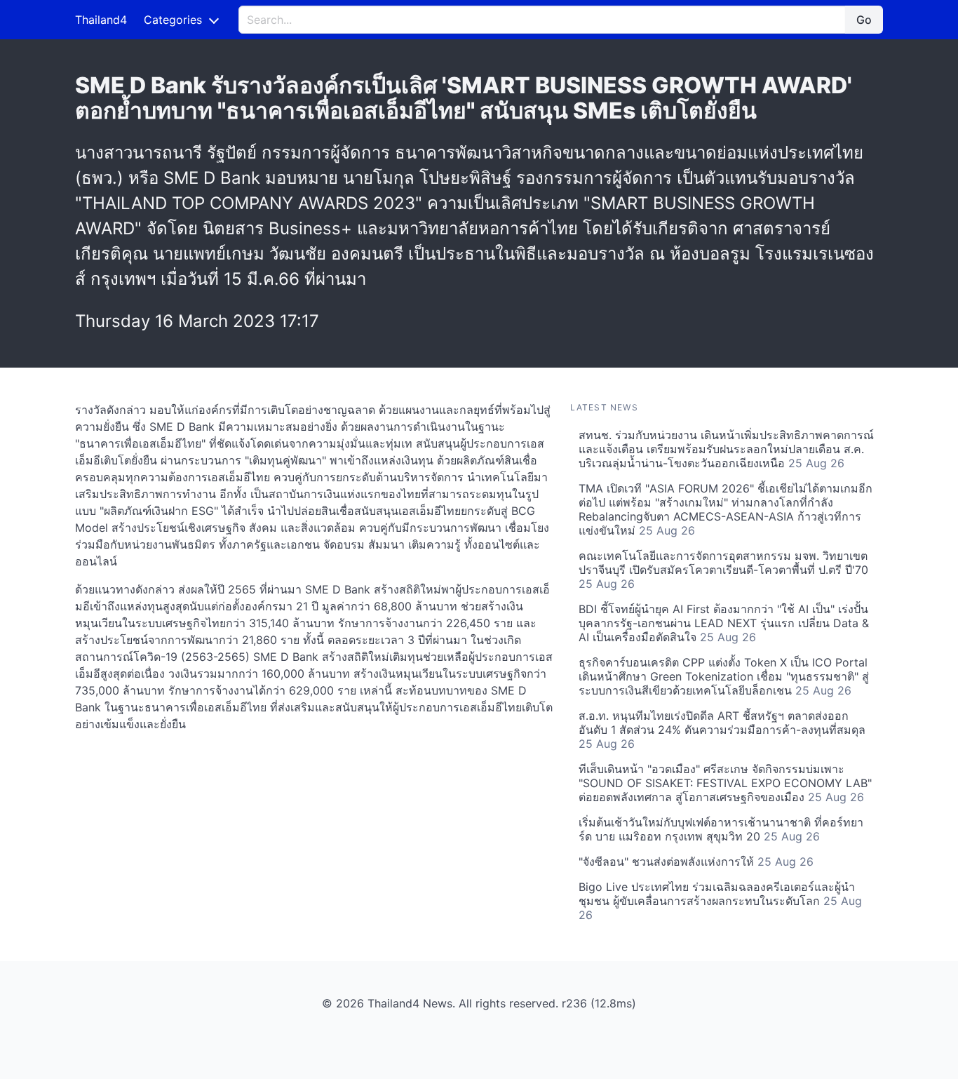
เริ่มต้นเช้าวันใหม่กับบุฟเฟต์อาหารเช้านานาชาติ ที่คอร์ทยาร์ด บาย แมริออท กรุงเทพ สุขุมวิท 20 (721, 829)
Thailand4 (101, 20)
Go (864, 20)
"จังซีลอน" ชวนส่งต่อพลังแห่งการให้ (696, 862)
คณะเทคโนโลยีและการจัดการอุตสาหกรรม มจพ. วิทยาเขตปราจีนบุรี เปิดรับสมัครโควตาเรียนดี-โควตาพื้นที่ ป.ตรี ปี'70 (723, 570)
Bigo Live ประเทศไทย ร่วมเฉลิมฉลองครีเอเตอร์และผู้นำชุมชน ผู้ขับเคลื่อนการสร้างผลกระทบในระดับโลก (720, 901)
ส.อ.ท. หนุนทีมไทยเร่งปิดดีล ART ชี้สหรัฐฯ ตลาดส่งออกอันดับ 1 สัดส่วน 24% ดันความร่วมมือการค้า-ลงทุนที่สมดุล (722, 730)
